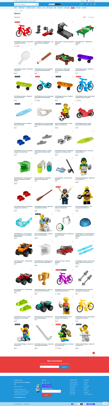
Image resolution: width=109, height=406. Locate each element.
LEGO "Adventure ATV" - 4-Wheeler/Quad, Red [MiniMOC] (23, 290)
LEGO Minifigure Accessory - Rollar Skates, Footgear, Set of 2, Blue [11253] (23, 151)
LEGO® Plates (72, 392)
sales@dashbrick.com (21, 397)
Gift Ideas (60, 7)
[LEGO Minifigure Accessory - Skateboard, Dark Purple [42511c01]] (85, 57)
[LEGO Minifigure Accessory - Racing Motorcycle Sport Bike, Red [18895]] (85, 112)
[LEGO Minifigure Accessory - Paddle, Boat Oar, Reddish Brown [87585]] (44, 195)
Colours (39, 7)
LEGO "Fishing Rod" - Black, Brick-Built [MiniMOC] (63, 178)
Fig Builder (67, 7)
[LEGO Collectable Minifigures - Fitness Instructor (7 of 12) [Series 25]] (64, 305)
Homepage (16, 10)
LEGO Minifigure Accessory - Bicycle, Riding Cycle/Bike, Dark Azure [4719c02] (84, 97)
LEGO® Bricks (72, 387)
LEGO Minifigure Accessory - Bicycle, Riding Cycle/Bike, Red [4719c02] (23, 42)
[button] (13, 1)
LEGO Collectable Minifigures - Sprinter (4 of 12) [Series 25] (23, 344)
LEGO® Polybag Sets (88, 394)
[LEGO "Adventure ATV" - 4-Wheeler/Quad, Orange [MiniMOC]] (24, 249)
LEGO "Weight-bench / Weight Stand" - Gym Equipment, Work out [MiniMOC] (44, 42)
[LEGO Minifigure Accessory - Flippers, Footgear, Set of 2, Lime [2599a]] (24, 305)
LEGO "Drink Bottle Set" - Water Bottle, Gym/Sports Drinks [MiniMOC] (43, 178)
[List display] (85, 17)
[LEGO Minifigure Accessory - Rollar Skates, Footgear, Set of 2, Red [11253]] (24, 195)
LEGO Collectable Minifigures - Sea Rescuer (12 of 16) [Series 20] (64, 344)
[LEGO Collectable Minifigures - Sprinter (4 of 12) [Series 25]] (24, 333)
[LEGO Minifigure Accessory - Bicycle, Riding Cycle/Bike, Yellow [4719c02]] (85, 305)
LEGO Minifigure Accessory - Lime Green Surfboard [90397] (84, 151)
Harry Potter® (87, 385)
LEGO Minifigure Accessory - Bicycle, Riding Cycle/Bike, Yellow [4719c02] (84, 317)
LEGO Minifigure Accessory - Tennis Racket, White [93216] (23, 69)
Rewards (78, 7)
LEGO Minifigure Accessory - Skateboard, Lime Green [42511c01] (23, 97)
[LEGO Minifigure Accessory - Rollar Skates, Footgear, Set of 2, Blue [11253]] (24, 139)
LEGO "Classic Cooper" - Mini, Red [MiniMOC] (62, 261)
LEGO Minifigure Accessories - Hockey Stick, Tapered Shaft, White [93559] (44, 344)
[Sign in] (88, 4)
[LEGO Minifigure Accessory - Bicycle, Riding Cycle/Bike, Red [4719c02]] (24, 30)
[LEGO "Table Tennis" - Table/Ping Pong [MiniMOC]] (85, 30)
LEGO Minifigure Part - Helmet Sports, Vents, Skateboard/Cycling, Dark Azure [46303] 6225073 (85, 235)
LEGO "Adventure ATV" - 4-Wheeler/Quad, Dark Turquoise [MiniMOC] (44, 317)
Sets (43, 7)
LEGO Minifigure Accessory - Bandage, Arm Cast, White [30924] (64, 234)
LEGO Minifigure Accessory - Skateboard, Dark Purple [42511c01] (84, 69)
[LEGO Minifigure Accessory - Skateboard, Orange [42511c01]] (64, 85)
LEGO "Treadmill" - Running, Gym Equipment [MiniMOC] (64, 42)
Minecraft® (86, 387)
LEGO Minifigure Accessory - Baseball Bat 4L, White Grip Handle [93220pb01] (44, 69)
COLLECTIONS (73, 380)
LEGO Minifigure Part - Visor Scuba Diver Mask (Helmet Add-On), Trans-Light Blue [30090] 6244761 (23, 235)
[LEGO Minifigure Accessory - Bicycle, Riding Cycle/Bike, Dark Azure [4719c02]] (85, 85)
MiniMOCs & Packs (31, 7)
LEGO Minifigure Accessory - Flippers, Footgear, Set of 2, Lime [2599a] (22, 317)
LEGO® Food (72, 389)
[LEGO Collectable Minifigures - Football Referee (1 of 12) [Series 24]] (64, 112)
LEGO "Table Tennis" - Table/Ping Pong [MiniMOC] (83, 42)
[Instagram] (42, 383)
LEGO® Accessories (74, 384)
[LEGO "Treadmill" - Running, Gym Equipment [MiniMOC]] (64, 30)
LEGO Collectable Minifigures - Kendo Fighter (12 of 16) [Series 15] (63, 207)
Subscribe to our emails (47, 388)
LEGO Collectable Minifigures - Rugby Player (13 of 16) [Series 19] (85, 178)
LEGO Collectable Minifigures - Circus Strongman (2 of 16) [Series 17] (83, 207)
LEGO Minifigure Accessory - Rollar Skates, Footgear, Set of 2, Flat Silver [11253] (64, 151)
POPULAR (86, 380)
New (55, 7)
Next (37, 1)
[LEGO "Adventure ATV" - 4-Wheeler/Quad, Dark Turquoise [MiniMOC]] (44, 305)
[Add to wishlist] (32, 22)
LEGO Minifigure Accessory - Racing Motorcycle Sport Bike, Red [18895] (83, 124)
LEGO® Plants (72, 390)
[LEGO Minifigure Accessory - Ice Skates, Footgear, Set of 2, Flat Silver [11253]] (44, 139)
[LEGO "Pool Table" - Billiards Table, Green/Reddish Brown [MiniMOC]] (64, 57)
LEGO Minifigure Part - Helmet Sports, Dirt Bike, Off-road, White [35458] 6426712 (44, 261)
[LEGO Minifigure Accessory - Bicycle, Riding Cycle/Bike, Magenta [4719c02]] (64, 278)
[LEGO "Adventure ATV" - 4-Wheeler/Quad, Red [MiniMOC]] (24, 278)
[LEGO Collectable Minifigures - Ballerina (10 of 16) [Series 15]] (85, 333)
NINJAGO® (86, 392)
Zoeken (37, 4)
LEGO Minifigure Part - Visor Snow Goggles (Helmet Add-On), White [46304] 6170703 (44, 124)
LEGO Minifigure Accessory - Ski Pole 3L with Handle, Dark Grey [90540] (84, 290)
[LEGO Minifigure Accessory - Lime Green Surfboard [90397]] (85, 139)
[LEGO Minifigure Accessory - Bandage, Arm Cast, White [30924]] (64, 222)
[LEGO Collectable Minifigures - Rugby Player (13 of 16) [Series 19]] (85, 166)
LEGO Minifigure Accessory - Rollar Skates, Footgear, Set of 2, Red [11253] (23, 207)
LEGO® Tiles (72, 394)
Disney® (85, 384)
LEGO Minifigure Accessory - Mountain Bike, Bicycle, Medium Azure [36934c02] (44, 97)
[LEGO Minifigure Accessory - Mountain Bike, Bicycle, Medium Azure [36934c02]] (44, 85)
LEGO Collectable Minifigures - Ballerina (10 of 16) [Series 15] (84, 344)
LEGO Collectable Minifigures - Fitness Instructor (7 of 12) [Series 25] (63, 317)
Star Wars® (86, 382)
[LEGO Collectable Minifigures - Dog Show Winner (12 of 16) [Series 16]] (44, 222)
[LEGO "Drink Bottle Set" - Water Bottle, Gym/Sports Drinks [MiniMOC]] (44, 166)
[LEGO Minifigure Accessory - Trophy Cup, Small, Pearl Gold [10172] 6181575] (44, 278)
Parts (15, 7)
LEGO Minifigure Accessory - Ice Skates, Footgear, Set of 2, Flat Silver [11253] (43, 151)
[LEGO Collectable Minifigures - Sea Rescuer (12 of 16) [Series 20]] (64, 333)
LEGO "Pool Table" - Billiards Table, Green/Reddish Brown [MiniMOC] (62, 69)
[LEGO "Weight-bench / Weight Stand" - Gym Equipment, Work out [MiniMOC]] (44, 30)
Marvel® (85, 389)
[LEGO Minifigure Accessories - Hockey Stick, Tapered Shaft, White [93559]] (44, 333)
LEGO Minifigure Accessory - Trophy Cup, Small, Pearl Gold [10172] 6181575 (44, 290)
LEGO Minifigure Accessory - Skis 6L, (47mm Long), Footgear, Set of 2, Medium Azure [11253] (85, 262)
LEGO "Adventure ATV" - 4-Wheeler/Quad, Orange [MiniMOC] (23, 261)
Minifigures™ (22, 7)
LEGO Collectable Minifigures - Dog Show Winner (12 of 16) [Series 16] (44, 234)
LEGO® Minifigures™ (74, 382)
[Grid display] (83, 17)
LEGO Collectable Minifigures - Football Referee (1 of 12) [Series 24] (63, 124)
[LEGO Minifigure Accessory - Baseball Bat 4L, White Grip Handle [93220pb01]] (44, 57)
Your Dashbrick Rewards (32, 1)
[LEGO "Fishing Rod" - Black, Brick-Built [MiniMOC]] (64, 166)
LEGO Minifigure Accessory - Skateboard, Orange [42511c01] (64, 97)
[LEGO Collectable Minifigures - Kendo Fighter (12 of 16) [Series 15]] (64, 195)
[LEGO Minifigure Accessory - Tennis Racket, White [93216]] (24, 57)
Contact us (83, 1)
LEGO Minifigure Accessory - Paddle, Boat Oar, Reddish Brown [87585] (44, 207)
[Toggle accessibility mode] (87, 1)
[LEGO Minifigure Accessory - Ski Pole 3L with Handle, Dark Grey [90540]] (85, 278)
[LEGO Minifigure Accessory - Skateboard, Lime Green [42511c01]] (24, 85)
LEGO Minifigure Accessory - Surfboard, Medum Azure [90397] (23, 124)
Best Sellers (49, 7)
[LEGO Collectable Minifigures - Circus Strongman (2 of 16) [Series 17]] (85, 195)
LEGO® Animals (73, 385)
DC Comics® (86, 390)
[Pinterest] (45, 383)
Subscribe (64, 367)
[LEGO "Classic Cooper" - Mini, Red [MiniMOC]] (64, 249)
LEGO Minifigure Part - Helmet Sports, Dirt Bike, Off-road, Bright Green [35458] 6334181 (23, 179)
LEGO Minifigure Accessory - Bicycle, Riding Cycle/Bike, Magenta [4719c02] (64, 290)
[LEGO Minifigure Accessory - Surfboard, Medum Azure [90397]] (24, 112)
